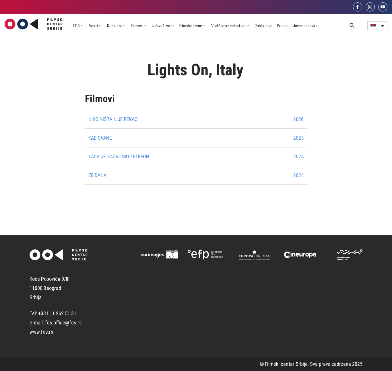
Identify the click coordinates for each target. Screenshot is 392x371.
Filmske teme (190, 25)
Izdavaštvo (161, 25)
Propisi (282, 25)
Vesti (93, 25)
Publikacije (263, 25)
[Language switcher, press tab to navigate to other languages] (377, 25)
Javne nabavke (305, 25)
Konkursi (114, 25)
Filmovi (137, 25)
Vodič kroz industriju (228, 25)
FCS (76, 25)
